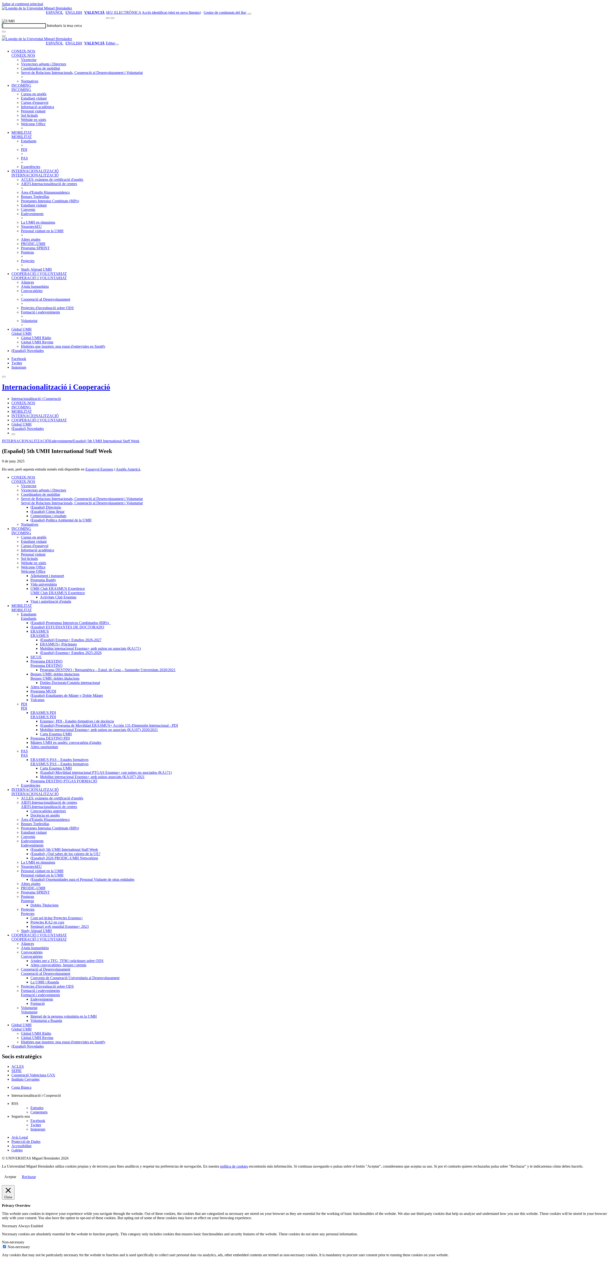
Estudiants (28, 141)
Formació (37, 1003)
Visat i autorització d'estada (50, 601)
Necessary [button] (10, 1226)
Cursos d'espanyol (34, 103)
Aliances (27, 282)
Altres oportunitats (44, 747)
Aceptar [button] (10, 1177)
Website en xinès (33, 120)
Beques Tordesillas (35, 197)
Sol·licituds (29, 115)
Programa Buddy (43, 580)
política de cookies (234, 1166)
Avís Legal (19, 1137)
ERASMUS (39, 631)
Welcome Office (33, 124)
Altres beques (40, 687)
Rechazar (29, 1177)
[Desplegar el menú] (112, 18)
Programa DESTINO (46, 661)
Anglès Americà (128, 469)
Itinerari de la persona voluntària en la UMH (63, 1016)
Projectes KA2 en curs (47, 922)
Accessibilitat (21, 1146)
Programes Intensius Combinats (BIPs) (50, 201)
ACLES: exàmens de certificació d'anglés (52, 180)
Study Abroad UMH (36, 269)
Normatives (29, 81)
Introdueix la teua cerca (64, 26)
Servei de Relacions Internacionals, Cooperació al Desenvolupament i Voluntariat (82, 73)
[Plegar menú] (117, 44)
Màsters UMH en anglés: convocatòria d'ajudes (65, 743)
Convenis (28, 209)
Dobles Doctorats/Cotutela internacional (70, 683)
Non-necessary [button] (13, 1242)
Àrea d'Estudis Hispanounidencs (45, 192)
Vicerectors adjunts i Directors (43, 64)
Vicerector (28, 60)
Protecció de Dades (25, 1142)
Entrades (37, 1108)
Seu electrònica (123, 12)
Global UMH (21, 329)
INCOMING (21, 85)
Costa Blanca (21, 1087)
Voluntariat (29, 321)
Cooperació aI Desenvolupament (45, 299)
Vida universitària (43, 584)
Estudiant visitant (34, 98)
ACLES (17, 1066)
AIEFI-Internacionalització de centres (49, 184)
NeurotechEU (31, 227)
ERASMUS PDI (43, 713)
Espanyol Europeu (99, 469)
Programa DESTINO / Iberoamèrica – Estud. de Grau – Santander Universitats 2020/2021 (108, 670)
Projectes (27, 261)
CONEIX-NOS (23, 51)
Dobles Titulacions (44, 905)
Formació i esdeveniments (40, 312)
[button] (23, 55)
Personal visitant (33, 111)
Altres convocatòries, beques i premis (58, 965)
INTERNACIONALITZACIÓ (35, 171)
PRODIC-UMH (33, 244)
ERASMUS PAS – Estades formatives (59, 760)
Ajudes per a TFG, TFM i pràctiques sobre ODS (66, 961)
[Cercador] (249, 13)
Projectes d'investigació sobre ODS (47, 308)
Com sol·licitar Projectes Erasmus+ (56, 918)
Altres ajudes (30, 239)
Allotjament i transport (47, 576)
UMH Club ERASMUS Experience (57, 589)
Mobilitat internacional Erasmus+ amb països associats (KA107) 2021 (92, 777)
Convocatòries (32, 291)
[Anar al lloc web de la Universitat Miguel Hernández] (37, 8)
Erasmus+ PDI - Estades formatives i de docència (77, 721)
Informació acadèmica (37, 107)
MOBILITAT (21, 132)
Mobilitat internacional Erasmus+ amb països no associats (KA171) (90, 648)
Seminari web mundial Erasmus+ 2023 (59, 926)
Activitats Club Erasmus (58, 597)
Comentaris (39, 1112)
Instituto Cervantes (25, 1079)
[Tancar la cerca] (4, 36)
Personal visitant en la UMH (42, 231)
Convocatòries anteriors (48, 811)
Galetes (17, 1150)
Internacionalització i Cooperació (56, 387)
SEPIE (16, 1071)
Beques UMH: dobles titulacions (54, 674)
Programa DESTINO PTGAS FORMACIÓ (63, 781)
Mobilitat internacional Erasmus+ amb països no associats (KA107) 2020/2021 (99, 730)
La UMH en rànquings (38, 222)
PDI (24, 150)
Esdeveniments (32, 214)
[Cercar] (4, 31)
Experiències (30, 167)
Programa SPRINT (35, 248)
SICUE (36, 657)
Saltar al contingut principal (22, 4)
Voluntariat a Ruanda (46, 1021)
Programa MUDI (43, 691)
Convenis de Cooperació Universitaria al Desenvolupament (74, 978)
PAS (24, 158)
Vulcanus (37, 700)
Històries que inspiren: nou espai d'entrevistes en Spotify (63, 346)
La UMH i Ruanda (44, 982)
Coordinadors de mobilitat (40, 68)
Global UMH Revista (37, 342)
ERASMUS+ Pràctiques (58, 644)
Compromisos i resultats (48, 516)
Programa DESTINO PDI (50, 738)
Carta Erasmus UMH (56, 734)
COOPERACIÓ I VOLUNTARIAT (39, 274)
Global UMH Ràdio (36, 338)
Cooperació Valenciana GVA (33, 1075)
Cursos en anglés (33, 94)
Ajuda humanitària (35, 286)
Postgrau (27, 252)
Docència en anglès (45, 815)
